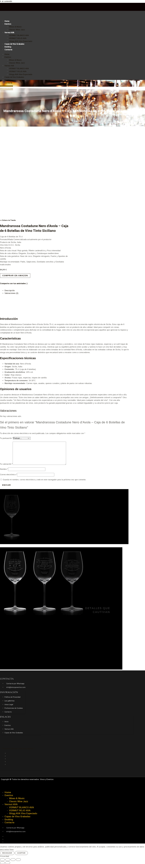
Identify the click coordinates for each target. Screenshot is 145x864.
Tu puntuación (6, 438)
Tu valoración (6, 464)
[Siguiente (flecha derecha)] (7, 863)
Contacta (8, 50)
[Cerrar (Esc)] (18, 859)
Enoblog (8, 47)
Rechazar (7, 853)
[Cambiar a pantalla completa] (7, 859)
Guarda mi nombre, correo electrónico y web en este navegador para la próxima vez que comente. (44, 480)
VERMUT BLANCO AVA (19, 35)
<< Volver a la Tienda (8, 220)
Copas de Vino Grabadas (14, 44)
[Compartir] (13, 859)
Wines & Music (15, 27)
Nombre (4, 469)
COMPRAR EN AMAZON (15, 275)
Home (7, 21)
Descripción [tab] (10, 290)
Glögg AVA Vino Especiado (20, 41)
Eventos (8, 24)
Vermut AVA (9, 32)
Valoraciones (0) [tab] (11, 293)
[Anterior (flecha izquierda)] (2, 863)
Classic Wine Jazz (17, 30)
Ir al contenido (6, 1)
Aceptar (21, 853)
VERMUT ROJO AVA (17, 38)
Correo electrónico (8, 474)
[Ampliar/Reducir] (2, 859)
